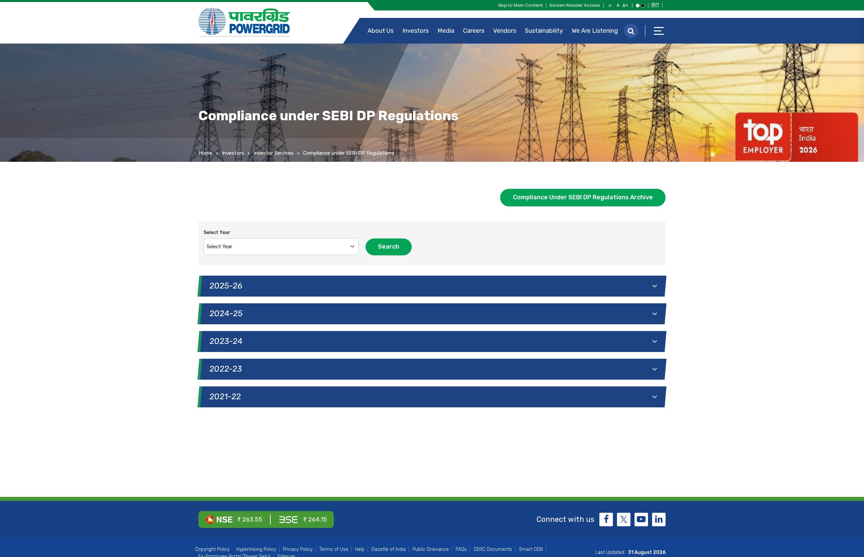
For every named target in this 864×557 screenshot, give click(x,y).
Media (445, 30)
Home (205, 153)
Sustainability (544, 30)
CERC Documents (493, 549)
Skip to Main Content (520, 5)
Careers (473, 30)
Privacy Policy (298, 549)
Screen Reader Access (574, 5)
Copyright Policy (212, 549)
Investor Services (273, 153)
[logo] (244, 21)
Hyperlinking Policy (256, 549)
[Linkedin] (659, 519)
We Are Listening (595, 30)
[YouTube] (641, 519)
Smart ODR (531, 549)
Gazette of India (388, 549)
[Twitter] (623, 519)
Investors (415, 30)
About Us (381, 30)
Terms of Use (333, 549)
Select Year (217, 232)
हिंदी (655, 5)
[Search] (631, 31)
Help (359, 549)
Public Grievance (430, 549)
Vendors (504, 30)
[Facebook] (606, 519)
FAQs (461, 549)
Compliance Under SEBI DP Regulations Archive (583, 197)
